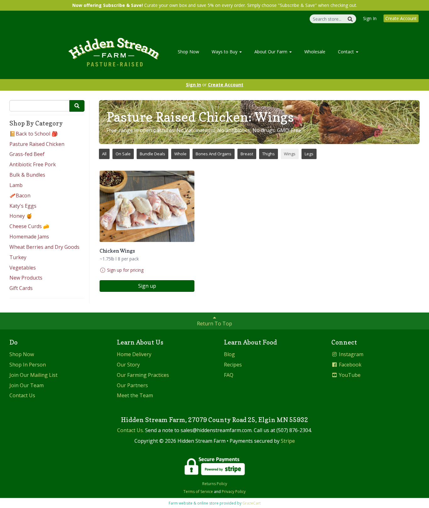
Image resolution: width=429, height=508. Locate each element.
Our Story (128, 364)
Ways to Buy (225, 52)
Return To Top (214, 323)
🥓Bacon (19, 195)
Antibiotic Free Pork (32, 164)
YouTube (349, 375)
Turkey (17, 257)
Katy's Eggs (22, 205)
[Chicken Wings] (147, 206)
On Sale (123, 154)
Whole (180, 154)
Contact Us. (130, 430)
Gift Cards (21, 288)
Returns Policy (214, 483)
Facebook (349, 364)
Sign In (370, 18)
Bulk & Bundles (27, 174)
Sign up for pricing (125, 270)
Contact (346, 52)
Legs (309, 154)
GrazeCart (251, 503)
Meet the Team (135, 395)
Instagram (350, 354)
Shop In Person (27, 364)
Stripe (288, 440)
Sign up (147, 285)
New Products (25, 277)
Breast (247, 154)
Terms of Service (198, 491)
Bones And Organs (213, 154)
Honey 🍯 (20, 215)
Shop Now (188, 52)
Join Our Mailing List (33, 375)
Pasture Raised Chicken (36, 144)
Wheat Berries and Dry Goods (44, 246)
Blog (229, 354)
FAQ (228, 375)
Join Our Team (26, 385)
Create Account (401, 18)
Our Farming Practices (143, 375)
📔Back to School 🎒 (33, 133)
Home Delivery (134, 354)
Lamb (16, 185)
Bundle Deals (152, 154)
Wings (290, 154)
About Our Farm (271, 52)
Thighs (268, 154)
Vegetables (22, 267)
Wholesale (314, 52)
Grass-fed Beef (27, 154)
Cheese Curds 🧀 (29, 226)
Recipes (233, 364)
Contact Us (22, 395)
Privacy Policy (234, 491)
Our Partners (132, 385)
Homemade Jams (29, 236)
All (104, 154)
